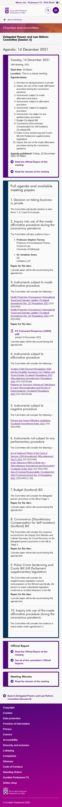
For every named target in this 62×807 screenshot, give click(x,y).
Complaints (9, 756)
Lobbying (8, 751)
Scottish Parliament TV (16, 777)
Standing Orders (12, 772)
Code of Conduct (13, 767)
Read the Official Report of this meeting (31, 163)
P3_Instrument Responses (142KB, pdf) (33, 332)
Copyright (8, 707)
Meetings (15, 20)
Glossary (8, 761)
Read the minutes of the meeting (32, 171)
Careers (7, 734)
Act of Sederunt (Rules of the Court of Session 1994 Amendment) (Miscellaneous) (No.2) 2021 (32, 456)
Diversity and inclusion (16, 745)
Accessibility (10, 740)
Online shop (10, 783)
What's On (21, 2)
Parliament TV (35, 2)
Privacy (7, 729)
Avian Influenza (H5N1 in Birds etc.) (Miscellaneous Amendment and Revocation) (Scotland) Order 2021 (33, 465)
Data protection (12, 718)
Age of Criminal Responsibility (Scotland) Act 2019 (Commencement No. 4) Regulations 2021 (32, 475)
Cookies (7, 713)
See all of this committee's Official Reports (33, 662)
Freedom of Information (16, 724)
